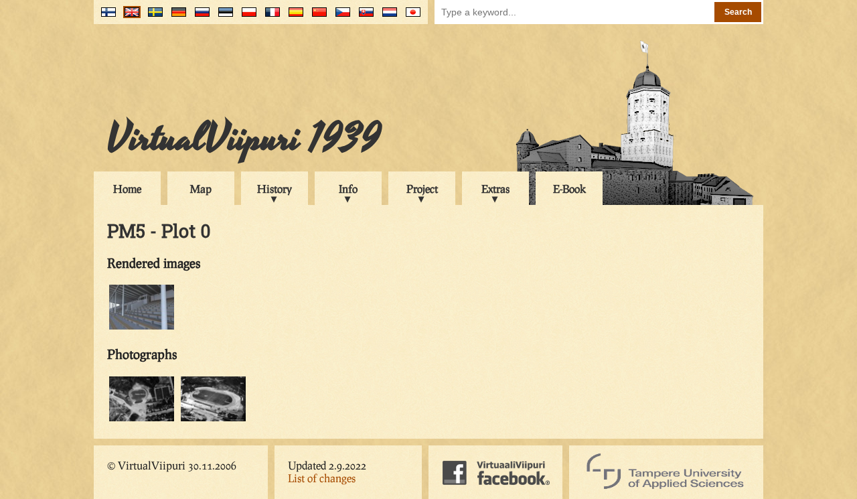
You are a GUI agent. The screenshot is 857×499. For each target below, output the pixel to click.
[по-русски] (199, 17)
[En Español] (293, 17)
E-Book (569, 188)
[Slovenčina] (363, 17)
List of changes (322, 478)
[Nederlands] (386, 17)
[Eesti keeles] (222, 17)
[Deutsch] (175, 17)
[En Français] (269, 17)
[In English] (129, 17)
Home (127, 188)
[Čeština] (340, 17)
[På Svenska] (152, 17)
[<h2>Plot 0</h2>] (141, 419)
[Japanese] (410, 17)
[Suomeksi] (105, 17)
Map (201, 188)
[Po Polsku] (246, 17)
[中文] (316, 17)
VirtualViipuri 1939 (244, 138)
